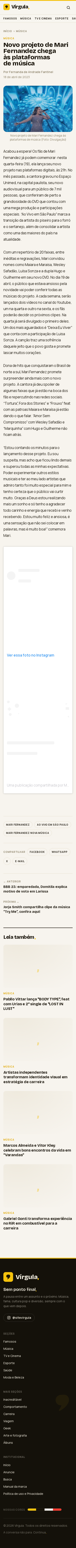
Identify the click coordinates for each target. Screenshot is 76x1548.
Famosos (10, 18)
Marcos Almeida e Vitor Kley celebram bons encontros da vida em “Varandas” (37, 1150)
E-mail (20, 861)
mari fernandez (18, 824)
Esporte (61, 18)
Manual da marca (15, 1486)
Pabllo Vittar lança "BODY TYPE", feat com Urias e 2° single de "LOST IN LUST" (36, 1004)
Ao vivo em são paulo (52, 824)
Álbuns (8, 1443)
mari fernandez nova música (27, 832)
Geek (7, 1428)
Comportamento (15, 1407)
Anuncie (9, 1472)
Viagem (8, 1421)
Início (7, 31)
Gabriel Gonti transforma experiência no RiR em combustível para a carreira (37, 1223)
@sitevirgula (21, 1318)
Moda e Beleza (13, 1377)
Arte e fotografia (15, 1435)
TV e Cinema (43, 18)
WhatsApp (59, 851)
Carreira (9, 1414)
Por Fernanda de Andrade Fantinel (28, 72)
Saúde (7, 1370)
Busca (7, 1479)
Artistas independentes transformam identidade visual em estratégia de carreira (35, 1077)
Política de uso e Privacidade (23, 1494)
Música (25, 18)
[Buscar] (68, 7)
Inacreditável (12, 1399)
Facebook (37, 851)
